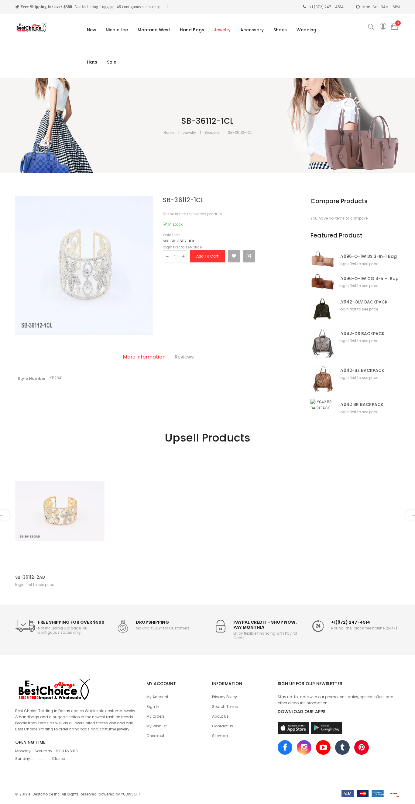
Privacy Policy (224, 696)
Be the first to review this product (192, 214)
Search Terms (225, 706)
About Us (220, 716)
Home (168, 132)
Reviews (184, 356)
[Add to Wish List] (234, 256)
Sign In (152, 706)
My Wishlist (156, 726)
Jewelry (189, 132)
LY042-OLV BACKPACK (363, 302)
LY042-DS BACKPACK (362, 333)
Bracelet (212, 132)
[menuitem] (90, 30)
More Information (144, 356)
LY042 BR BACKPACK (361, 404)
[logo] (76, 688)
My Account (157, 696)
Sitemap (220, 735)
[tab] (144, 357)
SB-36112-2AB (30, 577)
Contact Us (222, 726)
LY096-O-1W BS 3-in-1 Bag (368, 256)
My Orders (155, 716)
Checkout (155, 735)
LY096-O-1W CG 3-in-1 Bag (369, 278)
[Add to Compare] (249, 256)
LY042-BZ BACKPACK (361, 370)
